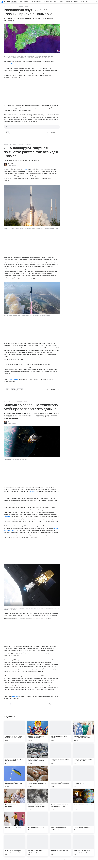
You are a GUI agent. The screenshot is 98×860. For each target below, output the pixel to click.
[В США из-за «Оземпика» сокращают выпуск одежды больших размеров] (83, 731)
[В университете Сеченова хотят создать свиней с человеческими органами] (37, 777)
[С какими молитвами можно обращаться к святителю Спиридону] (37, 731)
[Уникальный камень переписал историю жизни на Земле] (60, 800)
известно (15, 696)
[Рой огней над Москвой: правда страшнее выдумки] (83, 754)
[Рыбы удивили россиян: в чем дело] (37, 822)
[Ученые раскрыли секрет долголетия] (14, 800)
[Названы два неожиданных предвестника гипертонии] (60, 822)
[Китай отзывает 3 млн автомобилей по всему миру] (37, 754)
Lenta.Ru (21, 6)
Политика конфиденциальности (88, 859)
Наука (26, 6)
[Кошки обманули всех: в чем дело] (83, 822)
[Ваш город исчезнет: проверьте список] (83, 800)
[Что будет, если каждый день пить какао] (60, 845)
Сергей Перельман (13, 163)
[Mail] (2, 1)
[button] (32, 38)
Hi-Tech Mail (20, 144)
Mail (2, 859)
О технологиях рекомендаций (75, 859)
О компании (6, 859)
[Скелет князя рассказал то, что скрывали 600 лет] (83, 777)
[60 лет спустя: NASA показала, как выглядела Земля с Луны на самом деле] (14, 845)
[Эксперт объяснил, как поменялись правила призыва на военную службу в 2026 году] (60, 777)
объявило (32, 491)
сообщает (7, 64)
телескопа (7, 516)
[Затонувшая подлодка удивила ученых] (60, 731)
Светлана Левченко (13, 422)
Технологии (28, 144)
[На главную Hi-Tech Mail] (6, 1)
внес (26, 169)
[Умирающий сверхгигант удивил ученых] (60, 754)
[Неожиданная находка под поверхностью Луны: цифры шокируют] (37, 800)
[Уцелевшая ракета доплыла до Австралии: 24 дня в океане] (14, 731)
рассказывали (14, 379)
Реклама (12, 859)
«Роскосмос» (15, 64)
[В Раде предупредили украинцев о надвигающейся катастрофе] (14, 777)
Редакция (49, 859)
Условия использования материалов (59, 859)
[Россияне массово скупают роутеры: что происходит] (37, 845)
